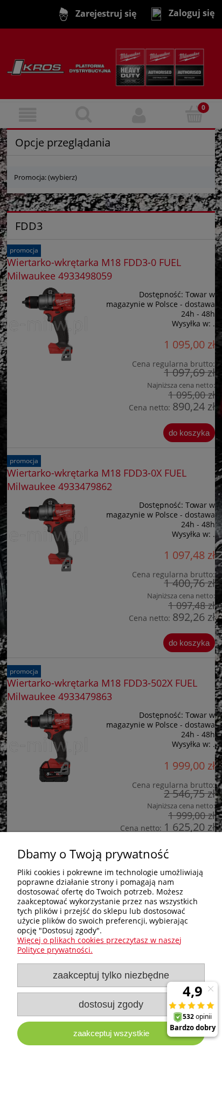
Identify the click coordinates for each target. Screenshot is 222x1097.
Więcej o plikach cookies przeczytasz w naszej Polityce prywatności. (99, 945)
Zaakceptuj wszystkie (111, 1033)
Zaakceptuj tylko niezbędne (111, 975)
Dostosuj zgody (111, 1004)
